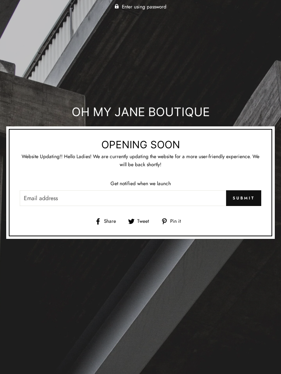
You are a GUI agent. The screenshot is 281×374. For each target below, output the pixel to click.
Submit (244, 198)
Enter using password (144, 6)
